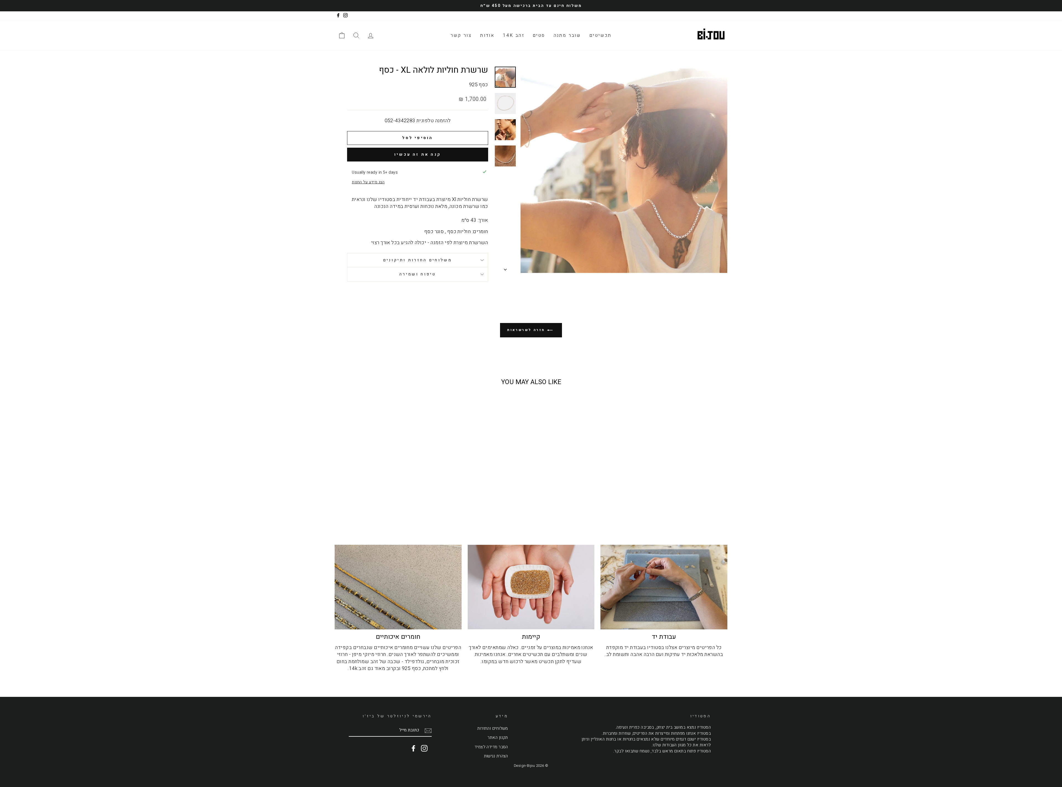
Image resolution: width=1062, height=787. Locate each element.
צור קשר (461, 35)
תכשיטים (600, 35)
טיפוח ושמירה (417, 274)
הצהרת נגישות (496, 756)
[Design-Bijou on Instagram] (424, 748)
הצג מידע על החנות (368, 182)
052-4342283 (400, 120)
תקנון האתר (498, 737)
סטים (539, 35)
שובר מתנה (567, 35)
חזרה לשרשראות (527, 330)
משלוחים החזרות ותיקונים (417, 260)
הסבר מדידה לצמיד (491, 747)
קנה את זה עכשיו (417, 154)
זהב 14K (513, 35)
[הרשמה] (428, 730)
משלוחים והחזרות (492, 728)
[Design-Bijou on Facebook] (413, 748)
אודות (487, 35)
